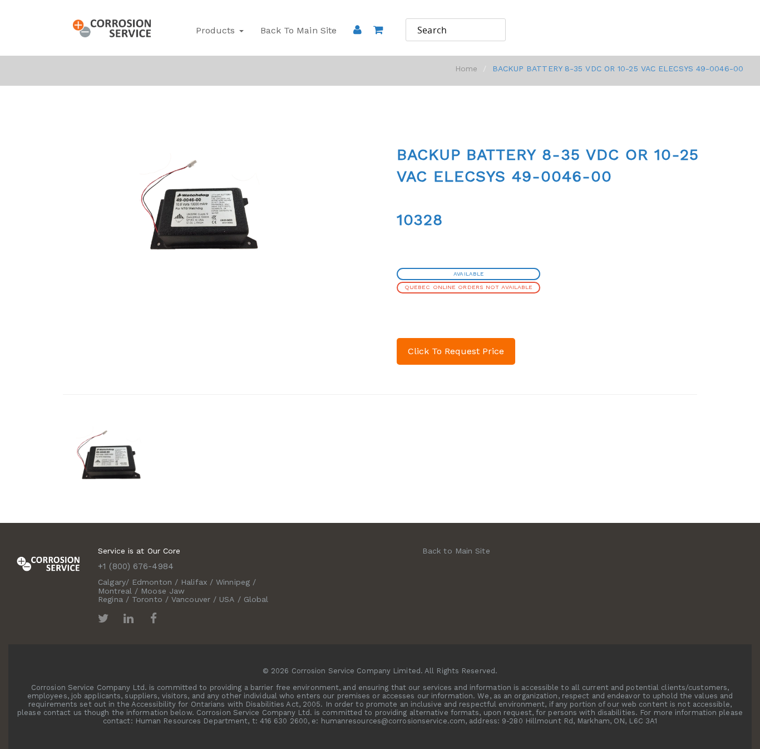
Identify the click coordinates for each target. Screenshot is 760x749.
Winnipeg (233, 581)
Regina (110, 599)
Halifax (194, 581)
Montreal (115, 590)
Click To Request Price (456, 351)
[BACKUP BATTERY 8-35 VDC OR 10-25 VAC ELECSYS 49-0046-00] (109, 453)
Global (256, 599)
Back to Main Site (298, 30)
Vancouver (190, 599)
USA (226, 599)
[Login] (357, 29)
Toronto (147, 599)
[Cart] (378, 45)
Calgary (112, 581)
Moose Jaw (163, 590)
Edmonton (152, 581)
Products (217, 30)
